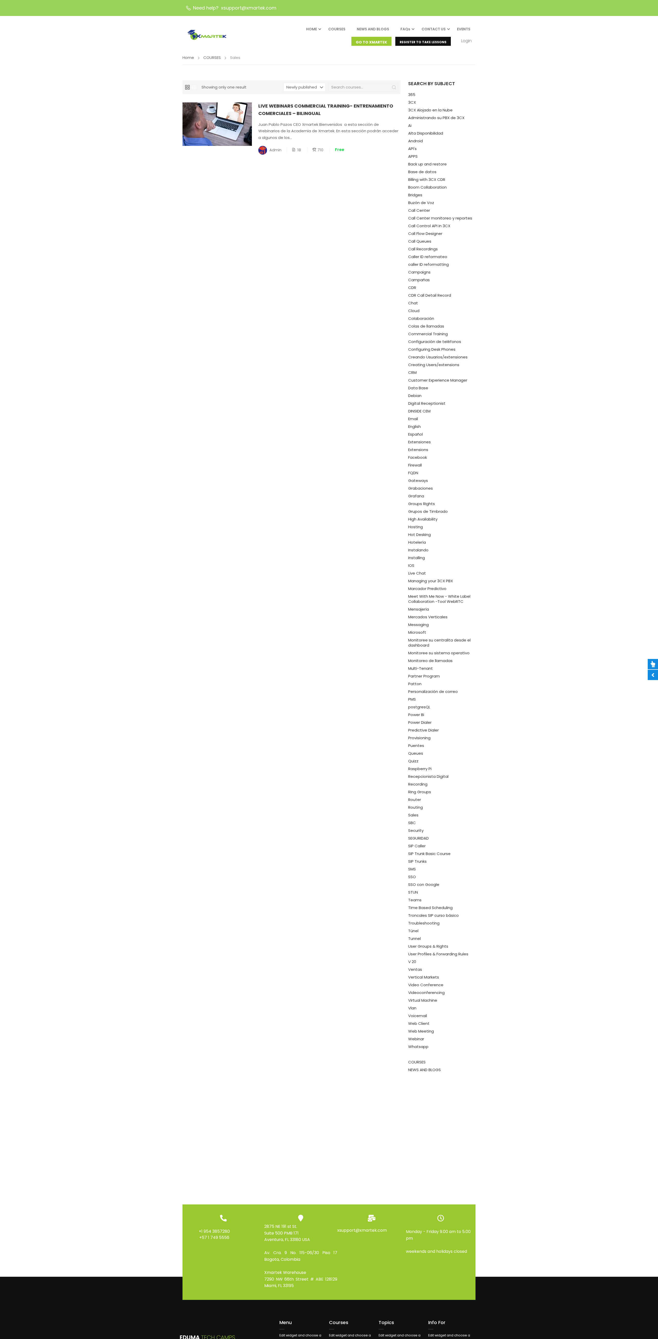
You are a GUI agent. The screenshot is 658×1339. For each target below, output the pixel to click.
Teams (415, 900)
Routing (415, 807)
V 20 (412, 961)
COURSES (336, 29)
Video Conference (425, 985)
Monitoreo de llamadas (430, 660)
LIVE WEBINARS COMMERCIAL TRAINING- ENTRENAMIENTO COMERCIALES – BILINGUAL (325, 110)
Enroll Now (217, 123)
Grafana (416, 496)
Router (414, 799)
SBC (412, 822)
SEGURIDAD (418, 838)
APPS (413, 156)
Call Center (419, 210)
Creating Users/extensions (433, 364)
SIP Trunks (417, 861)
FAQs (405, 29)
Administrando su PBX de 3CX (436, 117)
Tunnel (414, 938)
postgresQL (419, 707)
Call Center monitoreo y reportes (440, 218)
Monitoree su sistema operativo (439, 653)
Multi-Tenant (420, 668)
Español (415, 434)
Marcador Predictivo (427, 588)
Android (415, 141)
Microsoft (417, 632)
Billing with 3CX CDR (426, 179)
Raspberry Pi (420, 768)
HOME (311, 29)
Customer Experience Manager (437, 380)
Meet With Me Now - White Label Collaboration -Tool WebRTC (439, 599)
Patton (415, 683)
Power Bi (416, 714)
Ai (410, 125)
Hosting (415, 527)
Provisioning (419, 738)
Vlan (412, 1008)
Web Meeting (421, 1031)
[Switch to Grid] (187, 87)
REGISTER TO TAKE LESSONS (423, 42)
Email (413, 418)
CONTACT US (434, 29)
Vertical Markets (423, 977)
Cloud (413, 310)
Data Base (418, 388)
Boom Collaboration (427, 187)
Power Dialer (420, 722)
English (414, 426)
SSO (412, 876)
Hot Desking (419, 534)
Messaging (418, 624)
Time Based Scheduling (430, 907)
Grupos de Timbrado (428, 511)
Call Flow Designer (425, 233)
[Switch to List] (194, 87)
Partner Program (424, 676)
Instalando (418, 550)
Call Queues (419, 241)
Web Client (418, 1023)
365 (411, 94)
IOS (411, 565)
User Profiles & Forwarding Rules (438, 954)
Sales (413, 815)
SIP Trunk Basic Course (429, 853)
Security (416, 830)
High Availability (422, 519)
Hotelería (417, 542)
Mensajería (418, 609)
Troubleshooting (424, 923)
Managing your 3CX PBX (430, 581)
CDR (412, 287)
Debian (415, 395)
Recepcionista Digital (428, 776)
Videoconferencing (426, 992)
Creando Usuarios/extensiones (438, 357)
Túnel (413, 930)
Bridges (415, 195)
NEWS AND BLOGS (373, 29)
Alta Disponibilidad (425, 133)
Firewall (415, 465)
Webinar (416, 1039)
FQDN (413, 472)
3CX (412, 102)
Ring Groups (419, 792)
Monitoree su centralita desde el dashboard (439, 642)
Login (466, 41)
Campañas (419, 280)
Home (188, 57)
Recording (417, 784)
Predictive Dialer (423, 730)
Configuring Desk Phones (431, 349)
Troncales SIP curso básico (433, 915)
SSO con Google (423, 884)
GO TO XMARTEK (371, 42)
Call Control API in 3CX (429, 225)
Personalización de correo (433, 691)
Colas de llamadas (426, 326)
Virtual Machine (422, 1000)
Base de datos (422, 171)
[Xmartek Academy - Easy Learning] (208, 33)
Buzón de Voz (421, 202)
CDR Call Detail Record (429, 295)
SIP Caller (417, 846)
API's (412, 148)
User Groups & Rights (428, 946)
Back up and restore (427, 164)
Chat (413, 303)
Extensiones (419, 442)
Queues (415, 753)
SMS (412, 869)
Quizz (413, 761)
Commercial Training (428, 334)
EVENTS (463, 29)
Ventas (415, 969)
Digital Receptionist (426, 403)
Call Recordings (423, 249)
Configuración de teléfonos (434, 341)
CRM (412, 372)
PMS (412, 699)
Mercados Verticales (427, 617)
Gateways (418, 480)
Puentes (416, 745)
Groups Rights (421, 503)
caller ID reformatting (428, 264)
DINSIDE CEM (419, 411)
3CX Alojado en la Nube (430, 110)
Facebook (417, 457)
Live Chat (417, 573)
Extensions (418, 449)
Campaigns (419, 272)
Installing (416, 557)
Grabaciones (420, 488)
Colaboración (421, 318)
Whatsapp (418, 1046)
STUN (413, 892)
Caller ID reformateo (427, 256)
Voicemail (417, 1015)
